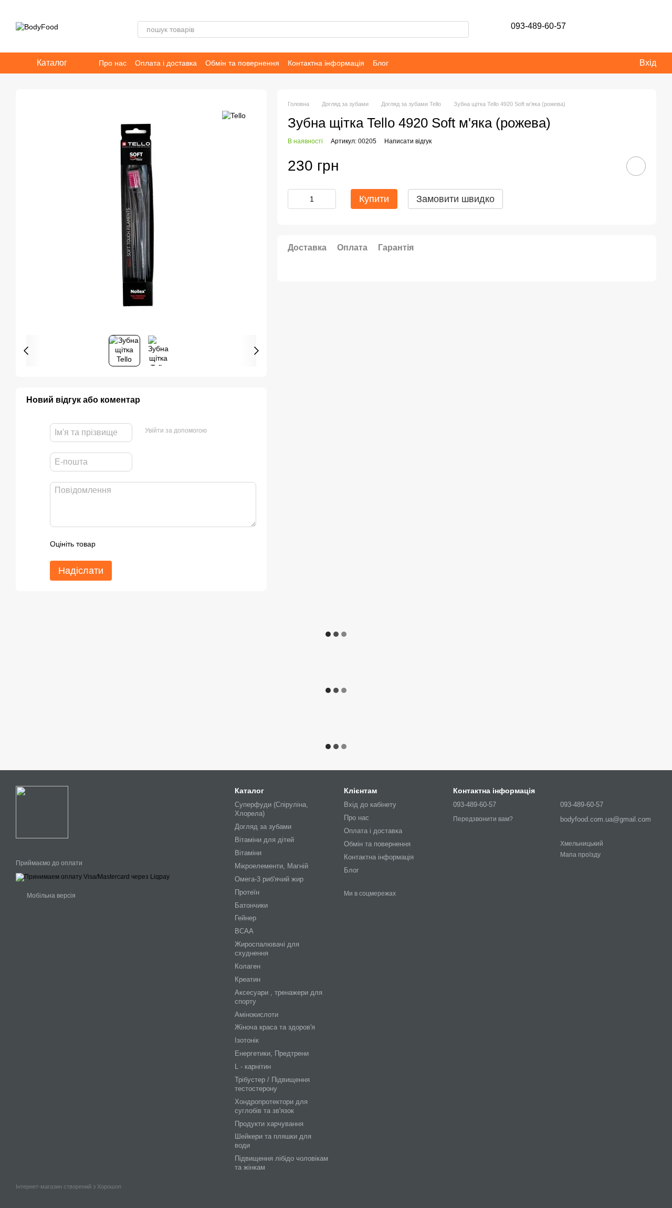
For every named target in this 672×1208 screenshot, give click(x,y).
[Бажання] (593, 26)
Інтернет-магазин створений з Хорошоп (68, 1186)
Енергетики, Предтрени (272, 1053)
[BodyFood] (42, 811)
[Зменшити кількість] (295, 199)
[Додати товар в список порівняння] (606, 165)
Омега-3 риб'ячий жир (269, 879)
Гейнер (245, 918)
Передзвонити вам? (483, 819)
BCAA (244, 931)
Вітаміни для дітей (264, 840)
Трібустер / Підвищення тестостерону (272, 1084)
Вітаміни (248, 853)
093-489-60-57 (538, 26)
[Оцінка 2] (129, 544)
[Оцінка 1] (112, 544)
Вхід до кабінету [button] (370, 804)
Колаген (247, 966)
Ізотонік (247, 1040)
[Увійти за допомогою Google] (235, 431)
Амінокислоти (256, 1014)
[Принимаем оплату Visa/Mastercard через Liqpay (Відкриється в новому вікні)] (93, 876)
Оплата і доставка (166, 63)
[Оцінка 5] (180, 544)
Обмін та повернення (242, 63)
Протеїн (247, 892)
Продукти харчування (269, 1124)
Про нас (113, 63)
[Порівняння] (620, 26)
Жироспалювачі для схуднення (267, 948)
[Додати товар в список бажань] (636, 166)
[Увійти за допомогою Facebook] (218, 431)
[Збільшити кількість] (328, 199)
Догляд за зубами (263, 827)
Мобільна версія (50, 895)
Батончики (251, 905)
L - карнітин (253, 1066)
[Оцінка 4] (163, 544)
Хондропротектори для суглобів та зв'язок (271, 1106)
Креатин (247, 979)
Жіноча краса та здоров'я (275, 1027)
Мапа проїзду (580, 854)
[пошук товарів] (460, 29)
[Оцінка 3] (146, 544)
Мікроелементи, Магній (271, 866)
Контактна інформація (326, 63)
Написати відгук (408, 141)
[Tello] (233, 115)
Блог (380, 63)
